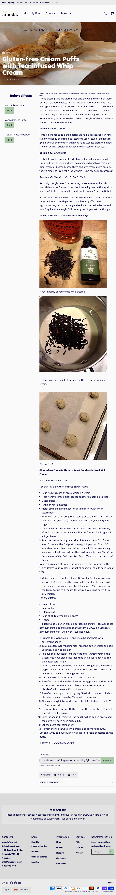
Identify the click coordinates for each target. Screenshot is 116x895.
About (59, 842)
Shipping (60, 853)
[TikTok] (3, 882)
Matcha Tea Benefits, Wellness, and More (59, 93)
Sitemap (110, 882)
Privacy (79, 853)
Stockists (60, 847)
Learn (87, 30)
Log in (6, 890)
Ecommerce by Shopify (79, 891)
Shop (49, 13)
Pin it (73, 775)
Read (9, 110)
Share (47, 775)
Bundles (35, 862)
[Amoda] (10, 13)
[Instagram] (7, 882)
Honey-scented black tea (63, 139)
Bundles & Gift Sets (65, 30)
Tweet (60, 775)
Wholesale (61, 858)
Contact (79, 847)
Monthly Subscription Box (39, 844)
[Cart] (111, 13)
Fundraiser (61, 863)
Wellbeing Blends (35, 30)
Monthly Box (31, 13)
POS (66, 891)
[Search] (104, 13)
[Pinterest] (15, 882)
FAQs (78, 842)
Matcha (66, 13)
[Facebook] (11, 882)
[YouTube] (19, 882)
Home (41, 93)
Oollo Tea (88, 139)
